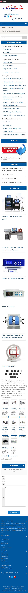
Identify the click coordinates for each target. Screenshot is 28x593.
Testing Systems (7, 76)
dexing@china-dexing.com (12, 14)
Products (9, 27)
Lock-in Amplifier (8, 131)
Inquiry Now (5, 416)
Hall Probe (6, 122)
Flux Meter (6, 52)
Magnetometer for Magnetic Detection (14, 134)
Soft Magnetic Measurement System (11, 31)
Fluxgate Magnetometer (10, 55)
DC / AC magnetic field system (12, 112)
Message (4, 487)
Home (3, 27)
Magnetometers (4, 553)
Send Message (14, 512)
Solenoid (3, 560)
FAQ (18, 586)
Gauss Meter (7, 49)
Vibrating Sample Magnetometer (12, 82)
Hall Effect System (4, 561)
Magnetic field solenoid (10, 69)
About (8, 586)
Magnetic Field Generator (10, 59)
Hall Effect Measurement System (13, 79)
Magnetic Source (4, 556)
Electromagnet (7, 62)
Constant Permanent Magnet (11, 72)
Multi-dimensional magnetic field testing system (12, 98)
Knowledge (8, 588)
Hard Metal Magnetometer (11, 105)
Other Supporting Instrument (11, 119)
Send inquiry (17, 18)
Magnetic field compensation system (14, 115)
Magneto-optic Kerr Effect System (13, 102)
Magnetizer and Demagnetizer (12, 128)
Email (3, 481)
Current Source (7, 125)
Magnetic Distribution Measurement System (13, 89)
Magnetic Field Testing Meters (12, 46)
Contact (20, 588)
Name (3, 476)
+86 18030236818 (10, 13)
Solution (22, 586)
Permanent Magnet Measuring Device (14, 85)
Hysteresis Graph (4, 554)
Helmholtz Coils (7, 65)
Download (14, 588)
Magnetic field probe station (11, 108)
